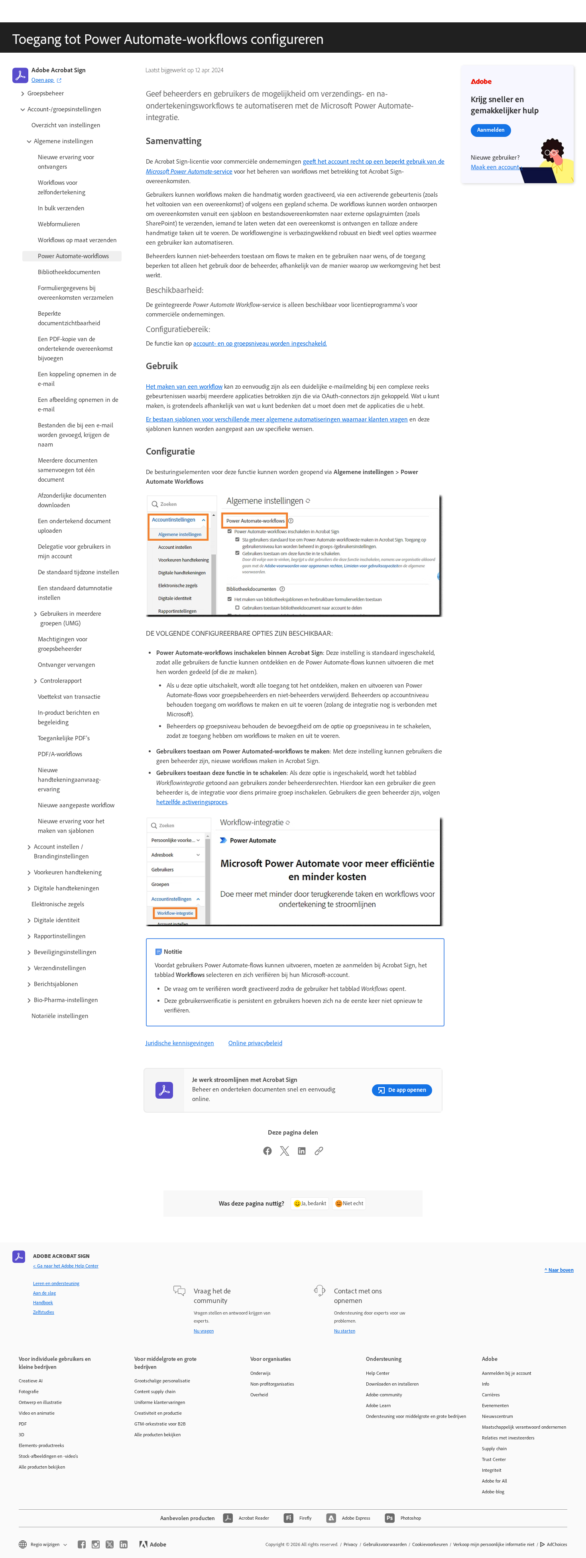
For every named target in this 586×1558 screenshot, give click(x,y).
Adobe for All (494, 1481)
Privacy (351, 1544)
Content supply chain (154, 1391)
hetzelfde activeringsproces (191, 802)
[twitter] (110, 1544)
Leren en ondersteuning (56, 1283)
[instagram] (96, 1544)
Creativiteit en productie (158, 1413)
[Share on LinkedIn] (302, 1153)
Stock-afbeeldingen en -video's (48, 1456)
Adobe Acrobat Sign (58, 70)
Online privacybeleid (255, 1043)
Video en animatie (37, 1413)
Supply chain (494, 1448)
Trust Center (494, 1459)
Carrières (491, 1395)
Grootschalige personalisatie (162, 1381)
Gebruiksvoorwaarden (385, 1544)
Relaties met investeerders (508, 1438)
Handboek (43, 1302)
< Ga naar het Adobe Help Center (65, 1266)
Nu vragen (204, 1331)
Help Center (377, 1373)
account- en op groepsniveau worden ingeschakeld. (260, 343)
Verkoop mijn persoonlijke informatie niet (494, 1544)
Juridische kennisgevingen (180, 1043)
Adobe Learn (378, 1405)
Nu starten (344, 1331)
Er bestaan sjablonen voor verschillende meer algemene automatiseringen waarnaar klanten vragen (277, 419)
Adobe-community (384, 1395)
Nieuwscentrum (497, 1416)
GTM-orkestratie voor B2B (160, 1424)
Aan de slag (44, 1293)
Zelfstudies (43, 1312)
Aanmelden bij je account (506, 1373)
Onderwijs (260, 1373)
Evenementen (495, 1405)
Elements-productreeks (41, 1445)
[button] (70, 93)
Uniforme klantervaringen (159, 1402)
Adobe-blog (493, 1492)
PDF (23, 1424)
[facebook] (82, 1544)
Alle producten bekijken (42, 1467)
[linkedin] (124, 1544)
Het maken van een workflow (184, 386)
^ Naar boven (559, 1270)
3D (21, 1434)
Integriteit (491, 1470)
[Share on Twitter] (284, 1153)
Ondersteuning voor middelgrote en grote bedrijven (412, 1416)
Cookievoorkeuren (430, 1544)
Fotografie (29, 1391)
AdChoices (557, 1544)
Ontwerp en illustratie (40, 1402)
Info (485, 1384)
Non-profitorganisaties (272, 1384)
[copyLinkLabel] (319, 1153)
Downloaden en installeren (392, 1384)
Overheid (259, 1395)
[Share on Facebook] (267, 1153)
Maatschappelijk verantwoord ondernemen (524, 1427)
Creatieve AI (31, 1381)
